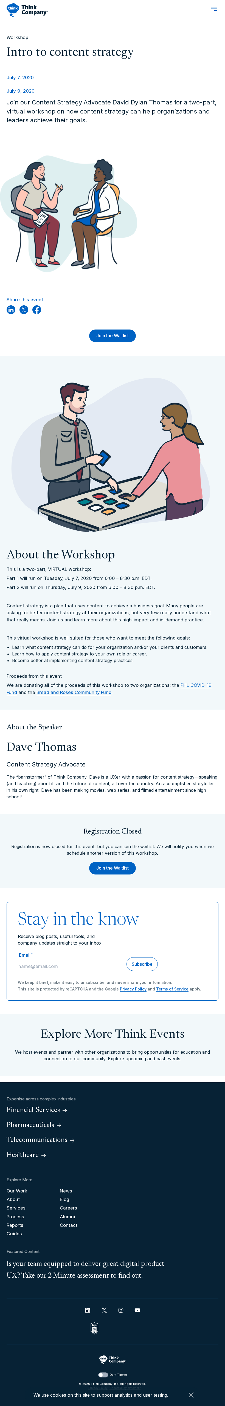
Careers (68, 1208)
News (66, 1191)
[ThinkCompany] (27, 10)
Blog (64, 1199)
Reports (15, 1225)
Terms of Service (172, 989)
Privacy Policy (133, 989)
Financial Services (33, 1110)
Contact (68, 1225)
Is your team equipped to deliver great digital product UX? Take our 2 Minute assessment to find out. (85, 1270)
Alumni (67, 1216)
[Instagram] (120, 1310)
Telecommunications (37, 1140)
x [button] (191, 1395)
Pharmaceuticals (30, 1125)
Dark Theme (118, 1374)
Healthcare (23, 1155)
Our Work (17, 1191)
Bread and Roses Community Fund (73, 692)
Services (16, 1208)
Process (15, 1216)
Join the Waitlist (112, 335)
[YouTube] (137, 1310)
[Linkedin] (87, 1310)
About (13, 1199)
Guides (14, 1233)
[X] (104, 1310)
